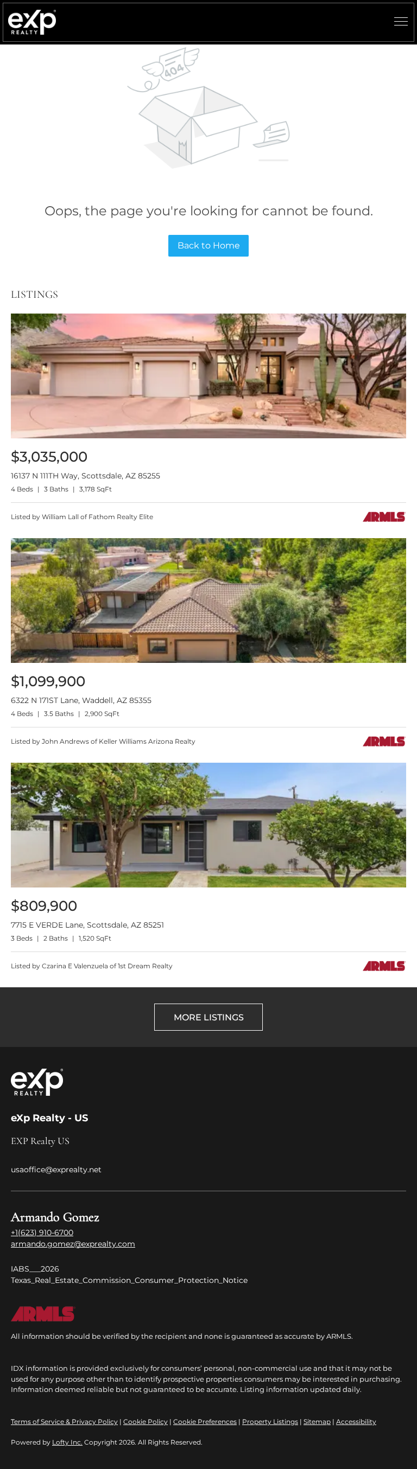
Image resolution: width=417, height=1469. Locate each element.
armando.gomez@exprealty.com (73, 1244)
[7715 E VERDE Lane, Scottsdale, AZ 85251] (208, 885)
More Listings (209, 1017)
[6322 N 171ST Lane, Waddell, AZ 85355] (208, 660)
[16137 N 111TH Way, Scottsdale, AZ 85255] (208, 436)
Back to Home (209, 245)
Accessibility (356, 1421)
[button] (32, 22)
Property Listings (270, 1421)
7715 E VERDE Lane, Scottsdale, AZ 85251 (87, 925)
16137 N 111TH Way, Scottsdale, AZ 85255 (85, 476)
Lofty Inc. (67, 1442)
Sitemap (317, 1421)
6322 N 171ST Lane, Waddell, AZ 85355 (81, 700)
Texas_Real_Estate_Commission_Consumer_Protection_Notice (129, 1280)
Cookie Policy (145, 1421)
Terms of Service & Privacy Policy (64, 1421)
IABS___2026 (35, 1269)
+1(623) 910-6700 (42, 1232)
